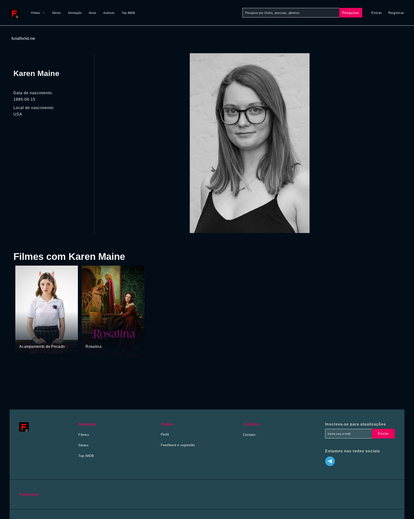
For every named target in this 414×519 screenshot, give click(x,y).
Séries (56, 13)
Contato (249, 435)
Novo (92, 13)
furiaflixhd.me (23, 38)
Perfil (165, 434)
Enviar (383, 433)
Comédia (105, 337)
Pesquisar (350, 13)
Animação (75, 13)
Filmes (35, 13)
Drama (24, 337)
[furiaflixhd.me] (16, 12)
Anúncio (109, 13)
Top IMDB (128, 13)
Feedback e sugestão (178, 445)
